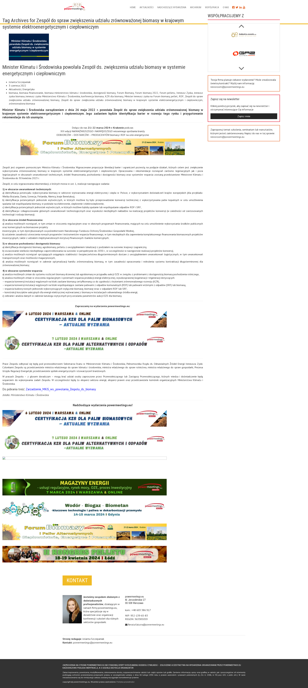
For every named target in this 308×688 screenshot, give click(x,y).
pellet (174, 96)
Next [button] (241, 24)
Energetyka (28, 89)
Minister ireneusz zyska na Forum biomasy (147, 96)
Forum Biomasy (125, 92)
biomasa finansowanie (31, 92)
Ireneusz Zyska (184, 92)
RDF (181, 96)
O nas (226, 7)
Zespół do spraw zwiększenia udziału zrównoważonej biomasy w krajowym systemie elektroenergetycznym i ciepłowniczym (132, 100)
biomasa (13, 92)
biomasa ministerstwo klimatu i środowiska (68, 92)
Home (133, 7)
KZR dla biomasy (114, 96)
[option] (244, 39)
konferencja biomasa (92, 96)
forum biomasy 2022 (146, 92)
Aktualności (147, 7)
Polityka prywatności (125, 682)
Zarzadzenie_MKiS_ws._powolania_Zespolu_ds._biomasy (61, 389)
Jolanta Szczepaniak (19, 82)
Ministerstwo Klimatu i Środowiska (30, 395)
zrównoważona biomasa (22, 103)
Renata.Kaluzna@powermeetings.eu (146, 624)
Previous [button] (241, 67)
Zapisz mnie (243, 116)
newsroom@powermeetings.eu (227, 86)
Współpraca (212, 7)
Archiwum (195, 7)
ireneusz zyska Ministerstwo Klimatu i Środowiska (53, 96)
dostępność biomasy (105, 92)
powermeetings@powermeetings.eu (92, 642)
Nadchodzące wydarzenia (171, 7)
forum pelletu (167, 92)
